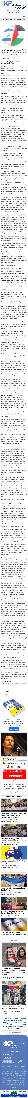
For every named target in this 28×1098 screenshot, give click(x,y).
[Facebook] (3, 75)
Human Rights (17, 19)
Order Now (14, 729)
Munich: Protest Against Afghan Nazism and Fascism (13, 1008)
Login (20, 1060)
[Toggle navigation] (24, 16)
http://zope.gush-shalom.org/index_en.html (14, 684)
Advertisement (7, 1060)
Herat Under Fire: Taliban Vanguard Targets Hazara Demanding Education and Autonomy (13, 816)
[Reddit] (7, 75)
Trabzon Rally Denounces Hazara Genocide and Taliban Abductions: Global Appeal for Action (13, 972)
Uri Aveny (3, 67)
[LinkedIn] (4, 75)
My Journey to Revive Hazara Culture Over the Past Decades (12, 912)
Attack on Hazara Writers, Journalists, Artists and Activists (13, 933)
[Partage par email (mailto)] (1, 75)
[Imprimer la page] (6, 75)
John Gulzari (18, 916)
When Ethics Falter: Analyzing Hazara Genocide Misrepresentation (13, 839)
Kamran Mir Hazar (18, 937)
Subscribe (14, 793)
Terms (20, 1057)
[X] (9, 75)
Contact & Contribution (7, 1056)
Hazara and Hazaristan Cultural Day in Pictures (13, 889)
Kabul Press (9, 19)
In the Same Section (14, 797)
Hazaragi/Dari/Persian (8, 1062)
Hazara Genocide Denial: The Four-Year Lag (13, 862)
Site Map (20, 1062)
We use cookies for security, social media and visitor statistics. (14, 1095)
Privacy (21, 1055)
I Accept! (14, 1093)
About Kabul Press (7, 1054)
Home (2, 19)
